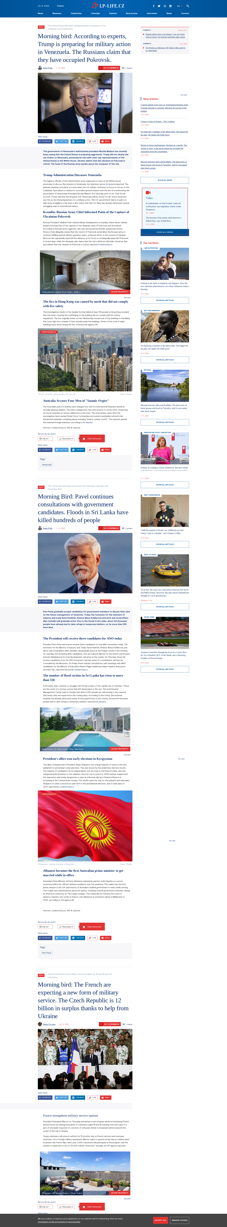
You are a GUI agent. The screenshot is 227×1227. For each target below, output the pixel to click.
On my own (149, 617)
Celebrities (76, 13)
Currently (147, 30)
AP (96, 324)
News (40, 13)
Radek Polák (47, 68)
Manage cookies (179, 1220)
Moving (147, 370)
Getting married (152, 311)
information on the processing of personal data (59, 1222)
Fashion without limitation (157, 433)
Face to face (150, 555)
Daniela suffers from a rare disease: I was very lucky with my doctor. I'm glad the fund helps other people (165, 35)
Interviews (152, 13)
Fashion (113, 13)
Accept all (160, 1220)
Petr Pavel (46, 953)
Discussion (67, 439)
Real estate (132, 13)
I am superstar (151, 248)
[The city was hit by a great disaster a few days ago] (85, 359)
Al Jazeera (110, 184)
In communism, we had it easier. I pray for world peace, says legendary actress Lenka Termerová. (163, 206)
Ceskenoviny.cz (105, 244)
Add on (109, 68)
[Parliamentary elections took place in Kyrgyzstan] (85, 825)
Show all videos (165, 232)
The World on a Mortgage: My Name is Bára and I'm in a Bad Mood (165, 49)
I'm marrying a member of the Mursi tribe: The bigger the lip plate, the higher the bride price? (164, 133)
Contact (185, 13)
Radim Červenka (49, 1024)
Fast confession (152, 495)
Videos (60, 6)
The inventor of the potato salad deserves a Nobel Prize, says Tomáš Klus (163, 219)
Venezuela (46, 464)
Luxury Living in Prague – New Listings (158, 121)
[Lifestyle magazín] (107, 5)
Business (57, 13)
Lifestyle (95, 13)
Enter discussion (94, 438)
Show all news (165, 180)
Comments (147, 44)
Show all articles (165, 300)
